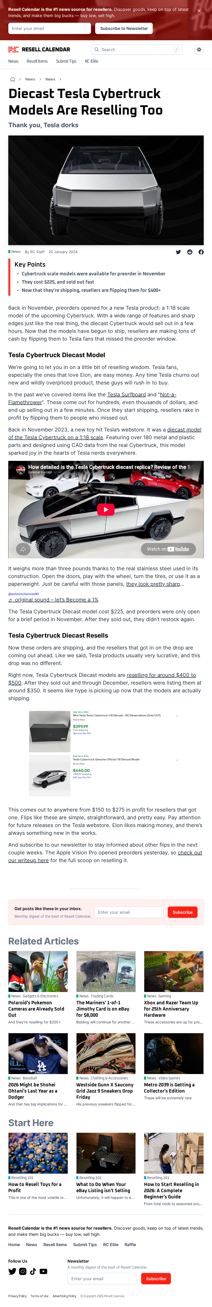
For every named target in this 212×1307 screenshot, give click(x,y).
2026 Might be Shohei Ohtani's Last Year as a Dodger (32, 1091)
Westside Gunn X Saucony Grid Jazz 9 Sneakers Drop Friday (104, 1091)
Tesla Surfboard (126, 394)
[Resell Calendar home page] (39, 49)
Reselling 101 (22, 1178)
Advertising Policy (64, 1296)
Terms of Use (39, 1296)
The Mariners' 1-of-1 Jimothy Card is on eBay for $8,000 (102, 1009)
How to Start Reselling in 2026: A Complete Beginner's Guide (171, 1190)
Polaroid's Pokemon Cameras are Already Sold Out (36, 1009)
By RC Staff (34, 252)
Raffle (130, 1244)
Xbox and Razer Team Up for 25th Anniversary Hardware (171, 1009)
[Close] (199, 10)
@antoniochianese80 (23, 594)
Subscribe (183, 912)
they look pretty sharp (153, 584)
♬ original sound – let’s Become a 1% (53, 600)
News (13, 61)
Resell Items (37, 61)
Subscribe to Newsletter (124, 28)
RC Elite (91, 61)
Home (14, 1244)
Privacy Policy (17, 1296)
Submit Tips (66, 61)
